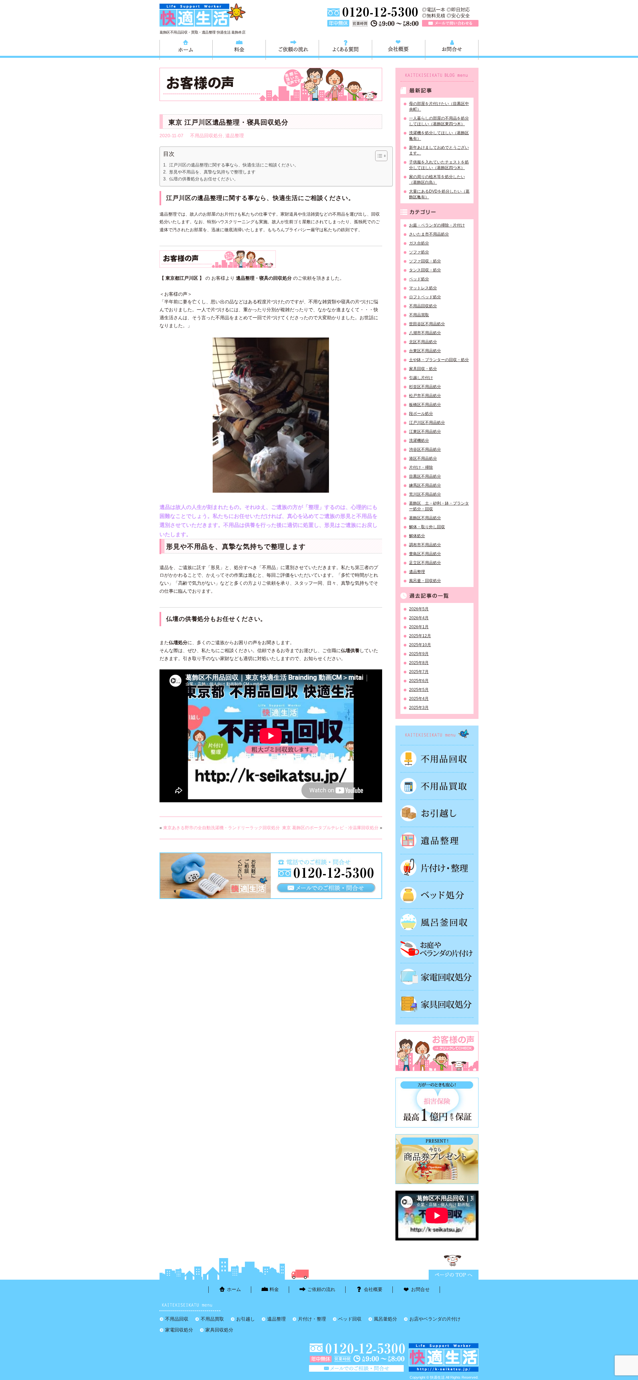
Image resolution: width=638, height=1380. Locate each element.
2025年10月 (420, 644)
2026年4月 (419, 618)
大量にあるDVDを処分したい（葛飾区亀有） (439, 194)
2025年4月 (419, 698)
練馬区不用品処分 (425, 485)
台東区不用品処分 (425, 350)
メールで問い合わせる (450, 23)
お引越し (437, 813)
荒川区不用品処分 (425, 494)
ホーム (186, 49)
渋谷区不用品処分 (425, 449)
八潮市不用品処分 (425, 333)
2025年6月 (419, 680)
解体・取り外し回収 (427, 527)
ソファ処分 (419, 252)
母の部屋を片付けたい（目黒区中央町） (439, 106)
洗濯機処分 (419, 440)
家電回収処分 (437, 976)
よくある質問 (345, 49)
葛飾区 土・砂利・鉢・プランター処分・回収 (439, 506)
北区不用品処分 (423, 342)
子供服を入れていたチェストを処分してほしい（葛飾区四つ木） (439, 165)
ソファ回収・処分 (425, 261)
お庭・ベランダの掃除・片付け (437, 225)
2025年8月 (419, 662)
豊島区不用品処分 (425, 553)
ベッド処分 (419, 279)
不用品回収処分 (206, 135)
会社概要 (398, 49)
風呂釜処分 (437, 922)
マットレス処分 (423, 288)
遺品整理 (234, 135)
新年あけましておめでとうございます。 (439, 150)
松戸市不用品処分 (425, 395)
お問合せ (451, 49)
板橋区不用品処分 (425, 404)
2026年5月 (419, 609)
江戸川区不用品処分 (427, 422)
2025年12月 (420, 636)
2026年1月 (419, 627)
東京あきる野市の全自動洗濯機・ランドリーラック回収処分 (221, 827)
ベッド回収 (437, 895)
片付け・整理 (437, 867)
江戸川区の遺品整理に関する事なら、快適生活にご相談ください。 (234, 165)
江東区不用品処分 (425, 431)
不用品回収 (437, 758)
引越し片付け (421, 377)
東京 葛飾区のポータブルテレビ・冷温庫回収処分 (330, 827)
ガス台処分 (419, 243)
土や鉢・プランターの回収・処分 (439, 359)
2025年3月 (419, 707)
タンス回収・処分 (425, 270)
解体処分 (417, 536)
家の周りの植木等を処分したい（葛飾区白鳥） (437, 179)
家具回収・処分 (423, 368)
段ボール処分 (421, 413)
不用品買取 (419, 315)
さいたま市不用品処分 (429, 234)
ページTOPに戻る (453, 1275)
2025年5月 (419, 689)
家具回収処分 (437, 1004)
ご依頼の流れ (292, 49)
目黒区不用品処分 (425, 476)
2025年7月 (419, 671)
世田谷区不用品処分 (427, 324)
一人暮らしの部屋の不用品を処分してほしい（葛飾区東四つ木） (439, 121)
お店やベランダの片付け (435, 1319)
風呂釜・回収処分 (425, 580)
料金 (239, 49)
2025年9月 (419, 653)
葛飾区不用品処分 (425, 518)
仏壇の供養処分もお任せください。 (203, 179)
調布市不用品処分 (425, 544)
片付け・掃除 (421, 467)
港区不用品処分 (423, 458)
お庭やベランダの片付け (437, 949)
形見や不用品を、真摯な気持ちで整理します (212, 172)
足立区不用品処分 (425, 562)
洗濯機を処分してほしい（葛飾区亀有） (439, 136)
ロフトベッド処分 (425, 297)
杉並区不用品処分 (425, 386)
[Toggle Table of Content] (378, 155)
